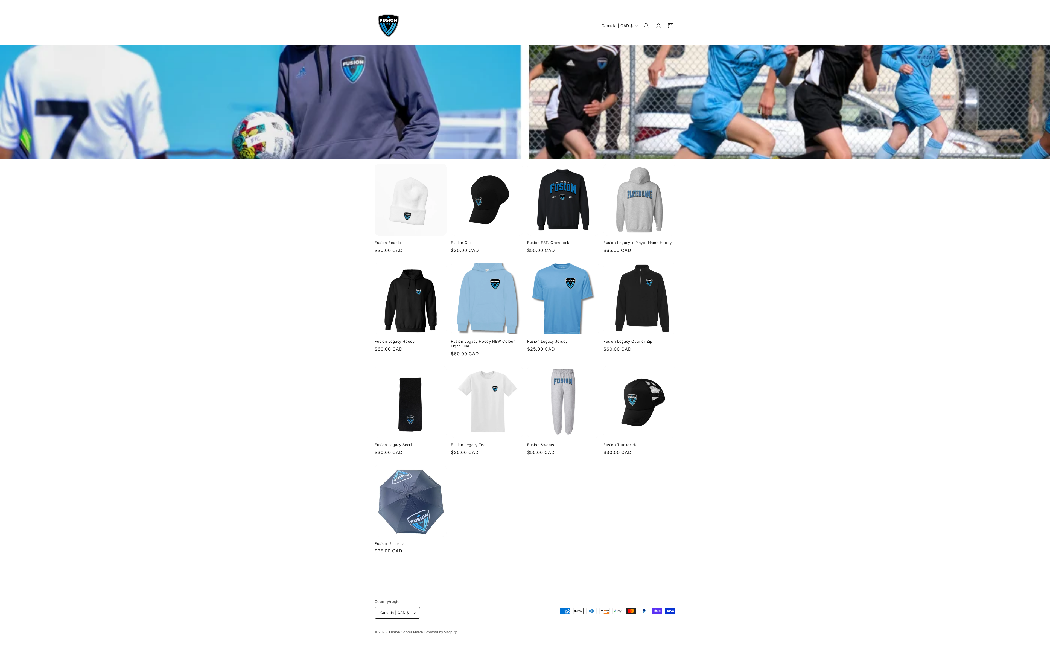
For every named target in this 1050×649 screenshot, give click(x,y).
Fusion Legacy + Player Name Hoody (637, 242)
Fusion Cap (461, 242)
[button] (646, 26)
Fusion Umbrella (390, 543)
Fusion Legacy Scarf (393, 445)
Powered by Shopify (440, 632)
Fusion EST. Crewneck (548, 242)
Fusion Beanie (388, 242)
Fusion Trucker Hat (621, 445)
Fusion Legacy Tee (468, 445)
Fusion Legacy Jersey (547, 341)
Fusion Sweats (540, 445)
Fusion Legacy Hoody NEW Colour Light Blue (483, 343)
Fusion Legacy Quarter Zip (627, 341)
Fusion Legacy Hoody (395, 341)
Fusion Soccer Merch (406, 632)
